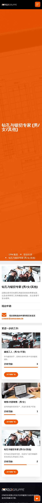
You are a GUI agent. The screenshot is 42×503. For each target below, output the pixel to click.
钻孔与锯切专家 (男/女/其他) (22, 258)
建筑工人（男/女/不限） (15, 352)
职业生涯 (28, 254)
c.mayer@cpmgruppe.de (12, 318)
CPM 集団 (13, 254)
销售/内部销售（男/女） (15, 402)
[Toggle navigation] (37, 4)
